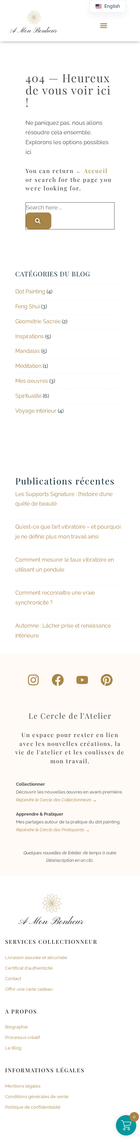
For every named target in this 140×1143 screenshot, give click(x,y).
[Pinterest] (106, 680)
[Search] (38, 220)
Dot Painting (30, 291)
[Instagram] (33, 680)
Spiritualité (28, 396)
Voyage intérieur (35, 411)
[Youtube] (82, 680)
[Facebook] (58, 680)
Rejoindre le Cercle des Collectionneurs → (56, 799)
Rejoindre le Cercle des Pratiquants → (53, 829)
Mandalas (27, 351)
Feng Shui (27, 306)
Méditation (28, 366)
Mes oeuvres (31, 381)
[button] (103, 25)
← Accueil (92, 170)
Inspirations (29, 336)
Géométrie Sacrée (37, 321)
